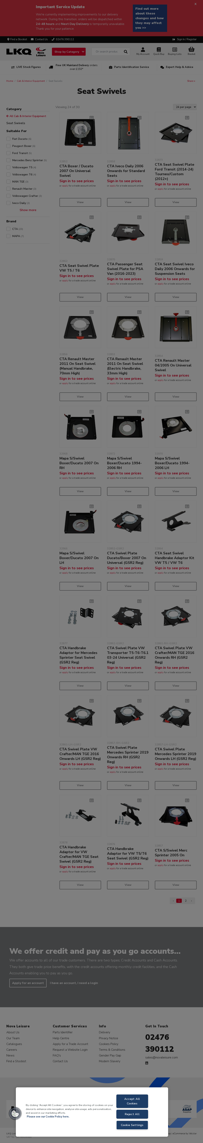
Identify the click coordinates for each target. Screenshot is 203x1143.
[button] (15, 1113)
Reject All (132, 1114)
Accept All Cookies (132, 1101)
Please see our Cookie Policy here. (48, 1116)
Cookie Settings (132, 1125)
